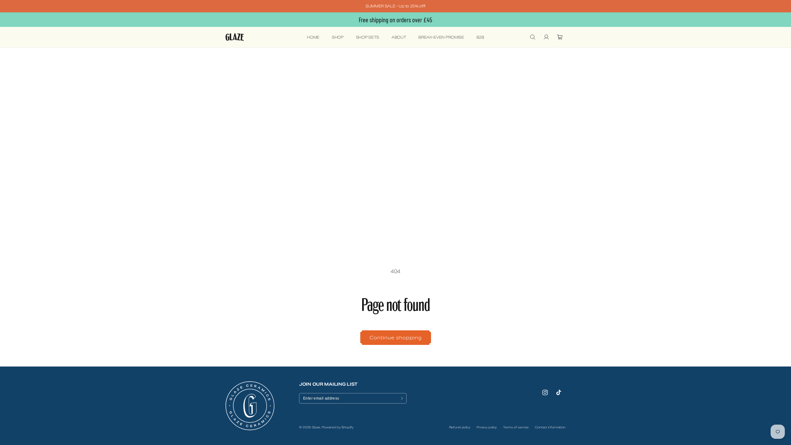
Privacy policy (486, 427)
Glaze (316, 427)
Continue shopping (396, 338)
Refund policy (459, 427)
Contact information (550, 427)
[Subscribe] (402, 398)
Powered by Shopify (337, 427)
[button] (532, 37)
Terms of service (516, 427)
